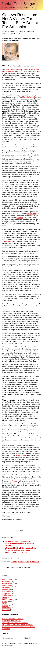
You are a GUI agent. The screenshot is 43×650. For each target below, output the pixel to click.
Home (4, 7)
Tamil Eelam (8, 241)
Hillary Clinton (21, 455)
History (4, 598)
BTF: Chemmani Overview (11, 621)
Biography (6, 581)
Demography (7, 586)
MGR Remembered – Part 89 (13, 619)
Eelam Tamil (31, 214)
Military (4, 602)
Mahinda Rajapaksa (29, 97)
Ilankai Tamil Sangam (19, 3)
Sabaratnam (6, 608)
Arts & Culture (7, 579)
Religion (5, 606)
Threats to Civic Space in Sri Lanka (15, 623)
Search (26, 7)
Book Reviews (7, 583)
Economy (5, 590)
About (19, 7)
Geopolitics (6, 594)
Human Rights (23, 562)
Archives (12, 7)
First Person (6, 591)
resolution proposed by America (17, 69)
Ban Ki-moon (13, 481)
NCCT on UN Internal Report (16, 553)
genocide (19, 218)
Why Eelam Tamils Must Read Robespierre (17, 625)
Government (6, 596)
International (34, 562)
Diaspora (14, 562)
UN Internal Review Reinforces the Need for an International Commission (20, 549)
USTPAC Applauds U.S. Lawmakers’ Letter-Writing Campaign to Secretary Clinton (19, 543)
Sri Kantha (6, 610)
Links (32, 7)
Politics (4, 604)
